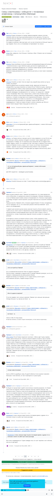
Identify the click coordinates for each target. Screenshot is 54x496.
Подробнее (23, 483)
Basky (7, 413)
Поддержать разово (27, 470)
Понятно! (27, 485)
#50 (51, 192)
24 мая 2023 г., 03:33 (25, 285)
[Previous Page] (15, 456)
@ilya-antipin (18, 262)
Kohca (7, 79)
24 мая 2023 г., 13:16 (27, 362)
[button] (2, 494)
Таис (7, 33)
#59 (51, 413)
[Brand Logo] (8, 3)
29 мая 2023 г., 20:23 (24, 427)
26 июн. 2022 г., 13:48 (23, 33)
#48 (51, 158)
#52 (51, 260)
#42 (51, 51)
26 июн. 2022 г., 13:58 (23, 62)
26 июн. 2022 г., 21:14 (24, 136)
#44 (51, 79)
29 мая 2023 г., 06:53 (28, 385)
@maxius (8, 35)
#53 (51, 285)
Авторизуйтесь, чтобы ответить (43, 26)
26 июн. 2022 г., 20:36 (25, 122)
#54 (51, 306)
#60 (51, 427)
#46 (51, 122)
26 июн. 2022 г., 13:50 (23, 51)
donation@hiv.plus (43, 476)
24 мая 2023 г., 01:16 (32, 242)
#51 (51, 242)
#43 (51, 62)
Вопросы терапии (7, 16)
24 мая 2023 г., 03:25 (25, 260)
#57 (51, 362)
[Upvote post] (44, 47)
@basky (17, 429)
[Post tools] (51, 47)
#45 (51, 114)
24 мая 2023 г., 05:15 (21, 326)
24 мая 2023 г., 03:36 (25, 306)
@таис (8, 53)
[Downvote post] (48, 47)
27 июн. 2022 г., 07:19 (24, 179)
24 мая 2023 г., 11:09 (27, 334)
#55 (51, 326)
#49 (51, 179)
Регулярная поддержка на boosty (27, 462)
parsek (7, 260)
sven (7, 114)
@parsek (17, 287)
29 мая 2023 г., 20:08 (25, 413)
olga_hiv (8, 427)
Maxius (14, 33)
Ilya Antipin (9, 242)
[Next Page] (38, 456)
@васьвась (9, 124)
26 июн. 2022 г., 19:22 (23, 114)
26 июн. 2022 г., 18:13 (24, 79)
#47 (51, 136)
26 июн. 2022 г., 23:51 (25, 158)
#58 (51, 385)
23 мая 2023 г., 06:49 (21, 192)
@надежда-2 (9, 244)
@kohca (8, 138)
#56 (51, 334)
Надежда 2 (9, 192)
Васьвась (16, 122)
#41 (51, 33)
